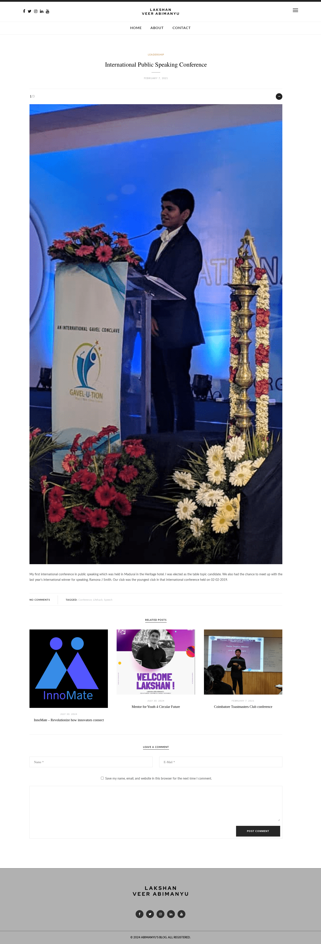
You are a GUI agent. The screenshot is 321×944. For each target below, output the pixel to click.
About (157, 28)
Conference (85, 599)
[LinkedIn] (41, 12)
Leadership (156, 55)
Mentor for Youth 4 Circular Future (156, 707)
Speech (108, 599)
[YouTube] (47, 12)
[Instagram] (35, 12)
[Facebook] (24, 12)
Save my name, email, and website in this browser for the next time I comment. (158, 778)
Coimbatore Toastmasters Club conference (243, 707)
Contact (182, 28)
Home (136, 28)
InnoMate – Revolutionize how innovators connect (69, 720)
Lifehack (98, 599)
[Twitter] (29, 12)
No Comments (39, 600)
